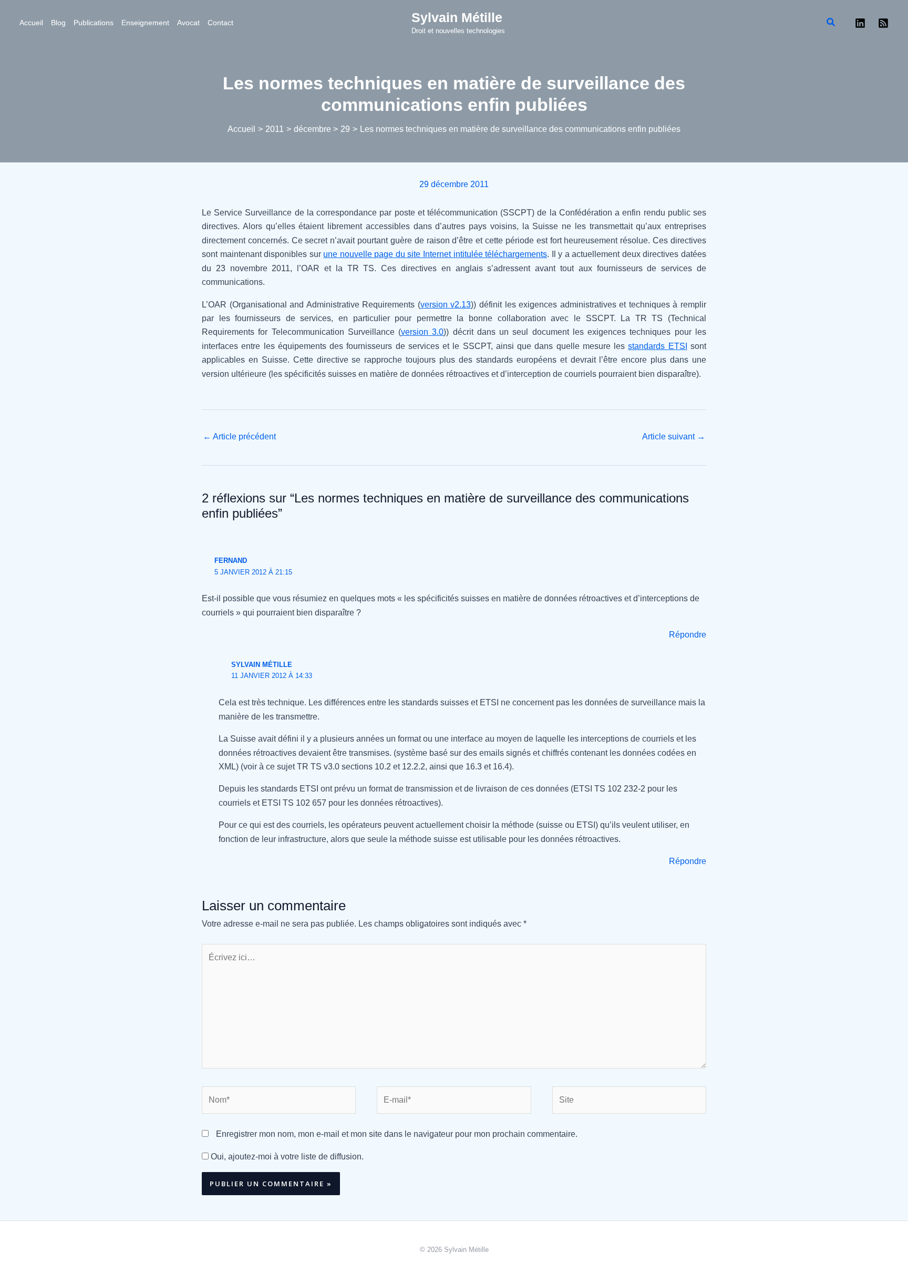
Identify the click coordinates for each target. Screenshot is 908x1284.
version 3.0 (422, 331)
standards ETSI (657, 346)
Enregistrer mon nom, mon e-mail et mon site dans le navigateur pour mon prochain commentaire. (396, 1133)
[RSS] (883, 23)
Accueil (31, 22)
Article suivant (673, 436)
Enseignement (145, 22)
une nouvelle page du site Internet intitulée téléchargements (435, 254)
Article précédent (239, 436)
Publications (93, 22)
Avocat (188, 22)
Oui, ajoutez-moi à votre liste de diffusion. (286, 1156)
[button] (831, 22)
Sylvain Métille (456, 17)
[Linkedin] (860, 23)
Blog (58, 22)
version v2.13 (445, 304)
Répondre (687, 634)
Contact (220, 22)
